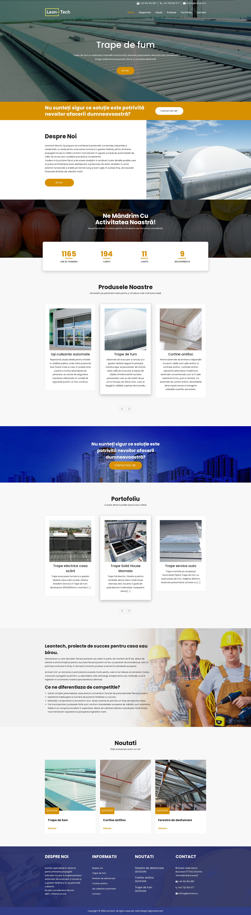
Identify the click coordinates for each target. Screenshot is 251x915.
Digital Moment (155, 910)
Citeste (52, 828)
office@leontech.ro (196, 3)
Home (131, 12)
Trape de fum (125, 354)
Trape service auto (180, 566)
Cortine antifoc (180, 354)
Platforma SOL (59, 894)
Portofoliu (186, 12)
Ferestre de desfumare (175, 820)
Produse (171, 12)
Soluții (158, 12)
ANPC (47, 894)
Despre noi (145, 12)
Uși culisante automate (70, 354)
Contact (201, 12)
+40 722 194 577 (171, 3)
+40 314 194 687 (148, 3)
